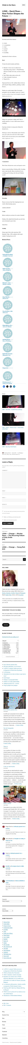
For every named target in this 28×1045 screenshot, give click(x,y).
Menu (23, 5)
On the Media (6, 924)
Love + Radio (6, 937)
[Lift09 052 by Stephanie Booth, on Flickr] (14, 150)
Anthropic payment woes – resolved (11, 683)
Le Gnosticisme (7, 672)
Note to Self (6, 956)
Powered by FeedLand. (10, 656)
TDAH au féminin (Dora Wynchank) (11, 973)
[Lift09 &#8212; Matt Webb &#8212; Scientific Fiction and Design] (13, 401)
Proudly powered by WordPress (15, 1042)
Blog (3, 1011)
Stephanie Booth (7, 452)
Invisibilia (6, 929)
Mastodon (8, 593)
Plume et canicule (7, 803)
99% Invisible (6, 944)
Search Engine (7, 677)
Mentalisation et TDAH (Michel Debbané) (13, 995)
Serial (5, 931)
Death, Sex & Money (8, 933)
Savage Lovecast (7, 925)
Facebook (21, 595)
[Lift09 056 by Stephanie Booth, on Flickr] (14, 28)
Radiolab (5, 939)
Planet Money (7, 935)
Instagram (23, 593)
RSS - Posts (6, 1003)
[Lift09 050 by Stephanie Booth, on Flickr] (14, 108)
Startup (5, 942)
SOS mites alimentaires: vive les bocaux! (12, 666)
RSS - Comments (7, 1005)
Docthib (7, 866)
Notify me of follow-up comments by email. (12, 517)
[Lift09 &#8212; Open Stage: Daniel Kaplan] (13, 438)
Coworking (4, 1038)
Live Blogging (20, 452)
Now (3, 1018)
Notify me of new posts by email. (10, 520)
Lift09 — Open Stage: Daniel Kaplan (9, 446)
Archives (4, 909)
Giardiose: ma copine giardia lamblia (11, 681)
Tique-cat (6, 746)
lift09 (8, 454)
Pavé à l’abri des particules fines (10, 709)
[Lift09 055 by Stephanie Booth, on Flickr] (14, 186)
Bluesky (4, 593)
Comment (5, 470)
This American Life (8, 946)
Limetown (6, 952)
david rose (4, 454)
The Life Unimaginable (9, 728)
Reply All (6, 941)
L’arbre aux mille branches (9, 766)
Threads (17, 593)
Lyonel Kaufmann (10, 880)
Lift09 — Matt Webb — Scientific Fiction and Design (12, 409)
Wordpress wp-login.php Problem (11, 679)
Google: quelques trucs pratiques (11, 685)
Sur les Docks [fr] (7, 958)
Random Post (5, 1015)
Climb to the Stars (8, 5)
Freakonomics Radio (8, 927)
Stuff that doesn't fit (16, 454)
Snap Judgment (7, 950)
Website (4, 504)
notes (10, 454)
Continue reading (19, 725)
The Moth (6, 948)
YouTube (13, 593)
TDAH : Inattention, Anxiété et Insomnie (12, 974)
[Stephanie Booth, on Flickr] (14, 578)
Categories (4, 899)
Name (4, 490)
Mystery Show (7, 922)
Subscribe (6, 624)
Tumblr (6, 595)
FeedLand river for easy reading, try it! (10, 637)
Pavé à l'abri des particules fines (10, 664)
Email (4, 497)
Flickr (10, 595)
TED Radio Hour (7, 954)
